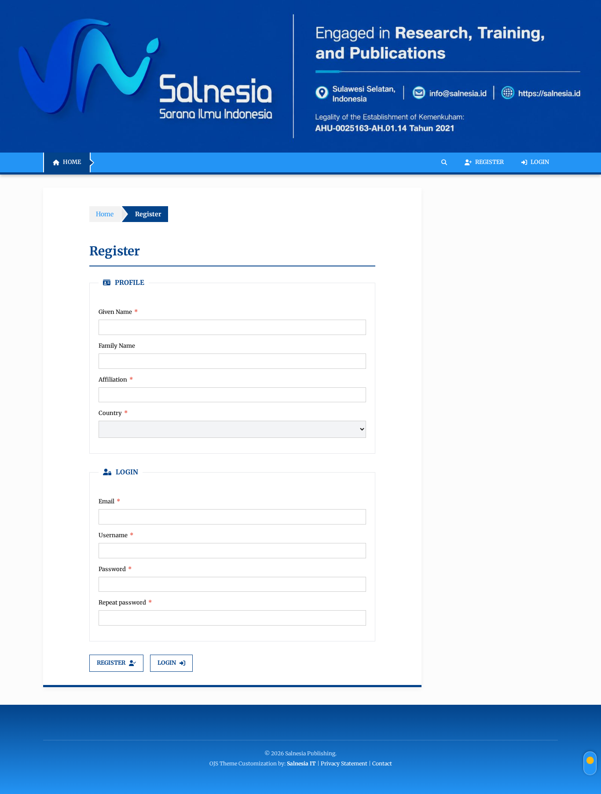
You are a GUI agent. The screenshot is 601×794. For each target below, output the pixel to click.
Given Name (130, 312)
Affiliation (116, 379)
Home (72, 162)
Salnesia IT (301, 763)
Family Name (117, 346)
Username (116, 535)
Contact (382, 763)
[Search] (444, 162)
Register (489, 162)
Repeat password (125, 602)
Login (540, 162)
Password (115, 569)
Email (109, 501)
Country (113, 413)
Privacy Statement (344, 763)
